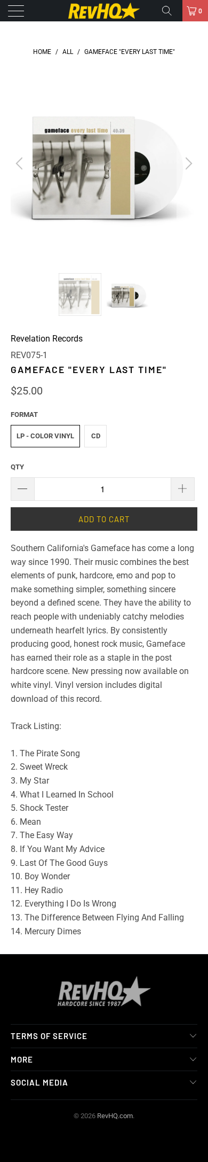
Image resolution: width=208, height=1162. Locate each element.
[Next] (187, 163)
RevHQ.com (115, 1116)
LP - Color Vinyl (45, 436)
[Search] (170, 11)
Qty (17, 467)
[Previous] (20, 163)
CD (95, 436)
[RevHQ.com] (104, 10)
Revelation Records (47, 339)
